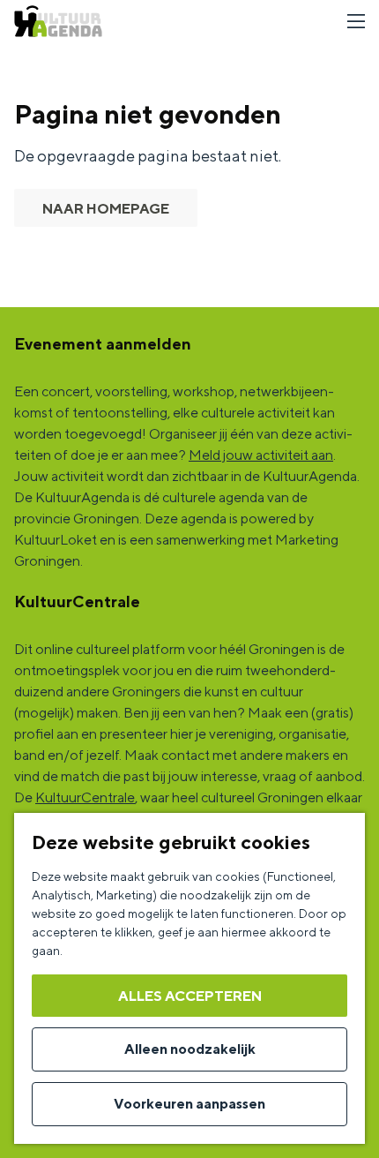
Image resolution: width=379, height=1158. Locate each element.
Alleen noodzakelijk (190, 1049)
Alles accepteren (190, 996)
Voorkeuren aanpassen (189, 1103)
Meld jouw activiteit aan (261, 455)
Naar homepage (105, 208)
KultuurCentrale (85, 797)
